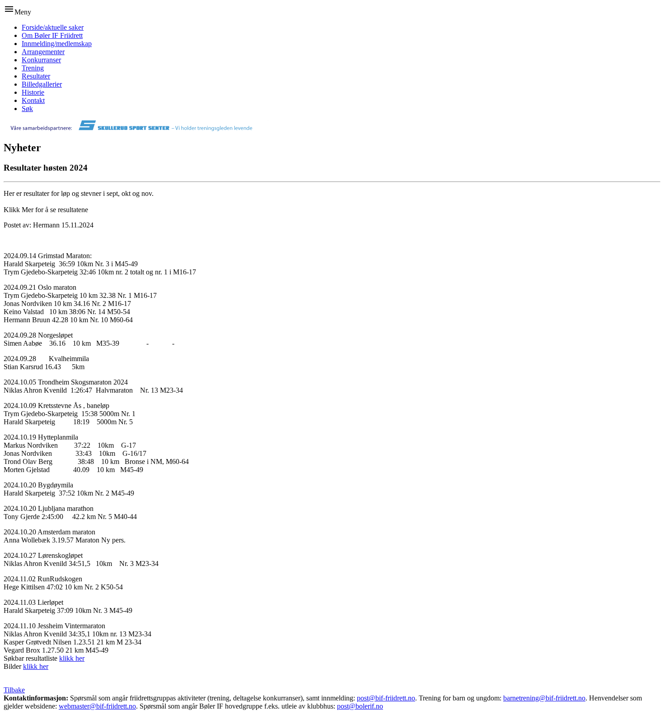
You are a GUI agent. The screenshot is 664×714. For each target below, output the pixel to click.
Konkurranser (41, 60)
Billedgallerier (42, 84)
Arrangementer (43, 52)
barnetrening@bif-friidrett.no (544, 698)
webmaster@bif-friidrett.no (97, 706)
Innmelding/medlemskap (57, 43)
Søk (27, 108)
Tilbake (14, 690)
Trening (33, 68)
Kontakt (33, 100)
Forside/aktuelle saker (53, 27)
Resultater (36, 76)
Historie (33, 92)
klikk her (71, 658)
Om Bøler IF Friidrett (52, 35)
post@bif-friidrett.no (386, 698)
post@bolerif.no (360, 706)
